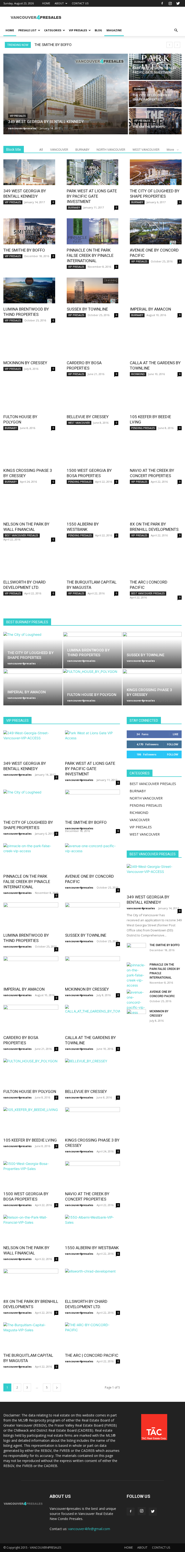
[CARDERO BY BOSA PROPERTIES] (93, 344)
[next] (177, 45)
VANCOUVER (59, 149)
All (41, 149)
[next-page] (57, 1387)
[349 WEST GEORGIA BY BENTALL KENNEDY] (65, 94)
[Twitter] (178, 3)
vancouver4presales (21, 663)
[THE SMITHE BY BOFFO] (155, 121)
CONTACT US (80, 3)
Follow (172, 744)
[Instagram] (170, 3)
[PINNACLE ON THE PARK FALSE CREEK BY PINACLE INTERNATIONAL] (93, 231)
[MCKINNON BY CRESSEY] (29, 344)
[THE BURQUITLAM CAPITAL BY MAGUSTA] (93, 563)
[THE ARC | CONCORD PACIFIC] (156, 563)
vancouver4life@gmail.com (89, 1528)
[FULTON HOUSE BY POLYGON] (29, 398)
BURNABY (139, 62)
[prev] (169, 45)
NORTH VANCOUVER (111, 149)
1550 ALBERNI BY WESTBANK (92, 1247)
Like (175, 734)
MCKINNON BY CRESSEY (25, 362)
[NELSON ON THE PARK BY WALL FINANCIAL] (29, 505)
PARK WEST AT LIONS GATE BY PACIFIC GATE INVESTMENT (92, 196)
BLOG (98, 30)
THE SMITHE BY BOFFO (53, 45)
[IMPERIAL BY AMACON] (156, 290)
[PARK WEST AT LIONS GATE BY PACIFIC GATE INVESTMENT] (155, 67)
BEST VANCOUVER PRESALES (21, 535)
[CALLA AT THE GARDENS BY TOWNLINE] (156, 344)
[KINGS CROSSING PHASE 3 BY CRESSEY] (29, 452)
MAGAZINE (114, 30)
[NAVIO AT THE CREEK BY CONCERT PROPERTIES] (156, 452)
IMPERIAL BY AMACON (150, 309)
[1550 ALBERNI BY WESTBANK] (93, 505)
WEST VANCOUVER (145, 149)
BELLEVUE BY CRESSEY (88, 416)
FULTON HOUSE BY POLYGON (91, 695)
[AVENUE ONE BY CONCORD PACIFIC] (156, 231)
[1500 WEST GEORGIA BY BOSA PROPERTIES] (93, 452)
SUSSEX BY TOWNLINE (87, 309)
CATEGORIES (52, 30)
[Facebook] (162, 3)
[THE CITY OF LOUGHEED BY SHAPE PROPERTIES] (155, 94)
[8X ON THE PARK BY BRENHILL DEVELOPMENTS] (156, 505)
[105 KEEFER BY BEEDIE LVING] (156, 398)
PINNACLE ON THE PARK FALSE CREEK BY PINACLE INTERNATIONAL (90, 255)
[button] (176, 30)
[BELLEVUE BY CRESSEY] (93, 398)
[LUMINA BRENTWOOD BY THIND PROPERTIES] (29, 290)
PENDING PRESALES (143, 428)
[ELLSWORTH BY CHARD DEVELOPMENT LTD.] (29, 563)
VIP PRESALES (78, 30)
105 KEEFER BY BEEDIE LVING (30, 1140)
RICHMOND (138, 374)
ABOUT (59, 3)
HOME (46, 3)
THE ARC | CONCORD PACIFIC (91, 1355)
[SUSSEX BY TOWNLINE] (93, 290)
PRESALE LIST (27, 30)
